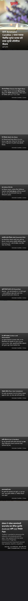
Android (6, 528)
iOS (15, 528)
